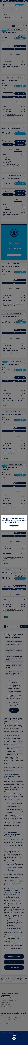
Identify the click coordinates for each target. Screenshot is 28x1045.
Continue (14, 526)
